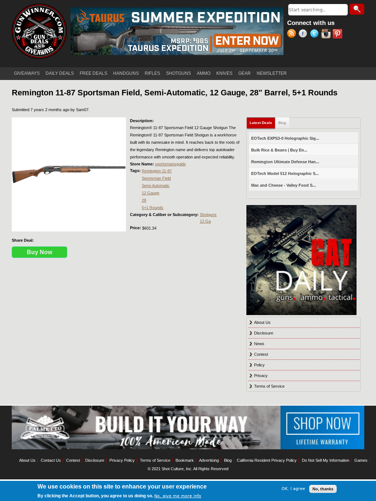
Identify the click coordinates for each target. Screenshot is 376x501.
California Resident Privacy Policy (267, 460)
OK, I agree (293, 488)
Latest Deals (262, 123)
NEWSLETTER (272, 73)
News (259, 343)
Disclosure (263, 333)
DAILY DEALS (60, 73)
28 (144, 200)
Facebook (304, 34)
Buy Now (39, 252)
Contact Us (51, 460)
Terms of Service (269, 386)
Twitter (315, 34)
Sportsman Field (156, 178)
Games (361, 460)
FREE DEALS (93, 73)
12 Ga (205, 221)
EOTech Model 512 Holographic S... (285, 173)
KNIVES (224, 73)
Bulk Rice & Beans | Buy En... (279, 150)
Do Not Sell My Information (325, 460)
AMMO (203, 73)
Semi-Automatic (156, 185)
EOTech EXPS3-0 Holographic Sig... (285, 138)
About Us (262, 322)
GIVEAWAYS (27, 73)
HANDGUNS (126, 73)
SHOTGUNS (178, 73)
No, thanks (322, 489)
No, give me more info (177, 496)
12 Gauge (150, 193)
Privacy (261, 375)
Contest (261, 354)
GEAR (244, 73)
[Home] (39, 31)
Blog (282, 123)
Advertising (209, 460)
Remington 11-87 (157, 171)
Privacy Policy (122, 460)
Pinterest (338, 34)
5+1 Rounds (152, 207)
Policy (259, 365)
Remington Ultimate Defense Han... (285, 162)
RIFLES (152, 73)
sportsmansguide (170, 164)
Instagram (327, 34)
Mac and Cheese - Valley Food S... (283, 185)
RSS (293, 34)
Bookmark (185, 460)
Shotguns (208, 214)
